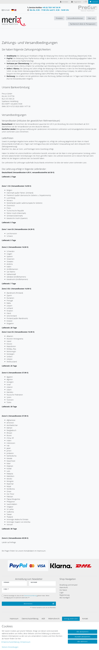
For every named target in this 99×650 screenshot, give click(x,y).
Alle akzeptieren (82, 631)
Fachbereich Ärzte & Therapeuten (82, 24)
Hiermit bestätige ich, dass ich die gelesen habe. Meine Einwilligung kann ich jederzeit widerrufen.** (26, 596)
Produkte (59, 18)
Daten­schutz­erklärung (30, 618)
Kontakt (85, 618)
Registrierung (64, 595)
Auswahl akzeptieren (82, 636)
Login (62, 592)
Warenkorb (64, 587)
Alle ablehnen (82, 641)
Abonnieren (28, 603)
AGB (43, 618)
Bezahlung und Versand (68, 585)
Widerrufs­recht (54, 618)
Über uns (91, 18)
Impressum (14, 618)
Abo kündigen (65, 597)
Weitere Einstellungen (10, 647)
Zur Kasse (63, 590)
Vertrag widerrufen (71, 619)
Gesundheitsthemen (75, 18)
